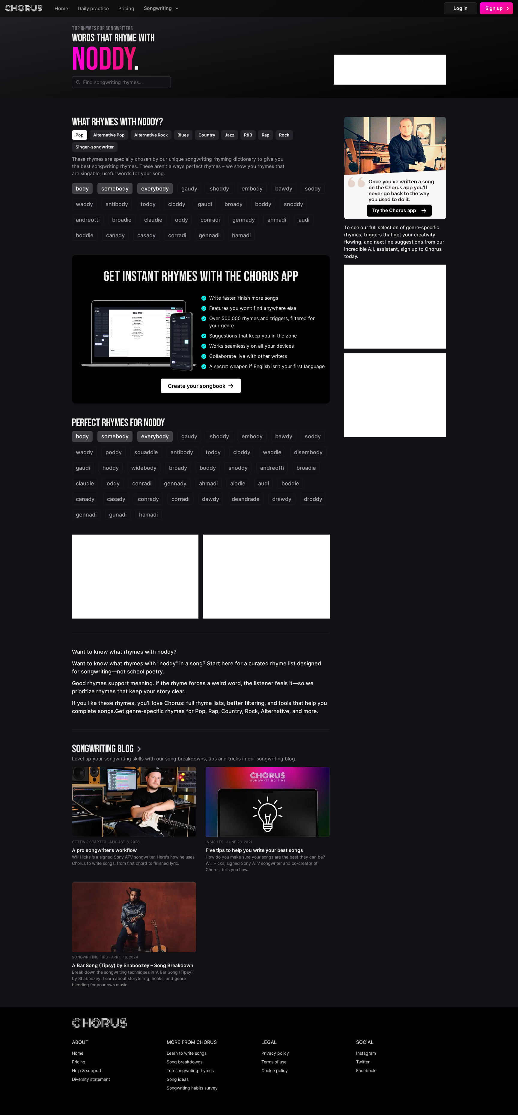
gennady (243, 220)
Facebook (366, 1070)
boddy (263, 204)
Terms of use (274, 1061)
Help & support (86, 1070)
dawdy (210, 499)
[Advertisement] (390, 70)
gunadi (118, 514)
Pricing (126, 8)
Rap (265, 134)
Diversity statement (91, 1079)
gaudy (189, 188)
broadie (122, 220)
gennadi (209, 235)
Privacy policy (275, 1053)
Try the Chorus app (394, 210)
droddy (313, 499)
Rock (284, 134)
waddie (272, 452)
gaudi (205, 204)
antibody (117, 204)
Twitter (363, 1061)
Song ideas (178, 1079)
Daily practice (93, 8)
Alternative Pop (109, 134)
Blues (183, 134)
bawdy (283, 188)
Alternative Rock (151, 134)
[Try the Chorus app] (395, 168)
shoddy (219, 188)
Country (206, 134)
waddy (84, 204)
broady (234, 204)
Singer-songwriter (95, 146)
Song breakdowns (184, 1061)
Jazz (229, 134)
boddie (85, 235)
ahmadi (276, 220)
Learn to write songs (187, 1053)
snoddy (293, 204)
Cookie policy (274, 1070)
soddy (313, 188)
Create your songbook (196, 386)
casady (146, 235)
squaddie (146, 452)
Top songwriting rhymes (190, 1070)
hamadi (241, 235)
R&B (248, 134)
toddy (148, 204)
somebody (115, 188)
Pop (80, 134)
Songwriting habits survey (192, 1087)
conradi (210, 220)
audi (304, 220)
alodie (238, 483)
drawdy (281, 499)
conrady (148, 499)
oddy (181, 220)
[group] (108, 749)
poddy (114, 452)
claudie (153, 220)
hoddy (111, 468)
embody (252, 188)
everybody (155, 188)
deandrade (246, 499)
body (82, 188)
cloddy (176, 204)
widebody (143, 468)
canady (115, 235)
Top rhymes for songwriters (102, 28)
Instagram (366, 1053)
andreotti (88, 220)
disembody (308, 452)
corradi (177, 235)
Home (61, 8)
